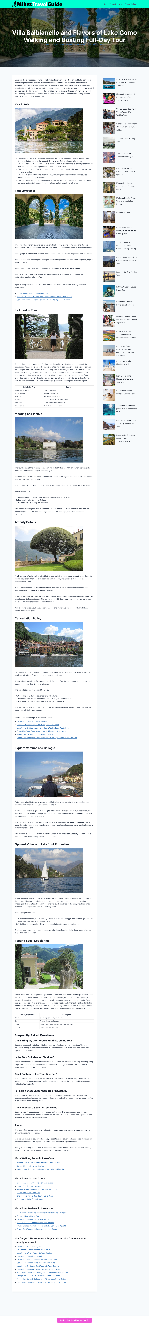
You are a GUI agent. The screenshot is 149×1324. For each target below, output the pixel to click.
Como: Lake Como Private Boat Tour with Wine (36, 1263)
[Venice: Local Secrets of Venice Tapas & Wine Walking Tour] (109, 113)
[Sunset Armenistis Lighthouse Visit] (109, 365)
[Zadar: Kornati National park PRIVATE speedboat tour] (109, 409)
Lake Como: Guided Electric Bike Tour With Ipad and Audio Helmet (44, 728)
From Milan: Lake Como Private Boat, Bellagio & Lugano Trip (41, 1282)
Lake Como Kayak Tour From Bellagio (32, 721)
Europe (47, 44)
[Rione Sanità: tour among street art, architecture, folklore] (109, 128)
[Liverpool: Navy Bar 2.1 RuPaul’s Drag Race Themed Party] (109, 98)
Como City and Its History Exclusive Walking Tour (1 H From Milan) (43, 300)
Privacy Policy (130, 4)
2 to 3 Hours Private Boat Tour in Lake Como (35, 1196)
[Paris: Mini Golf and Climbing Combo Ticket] (109, 395)
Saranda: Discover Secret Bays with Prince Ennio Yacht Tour (126, 82)
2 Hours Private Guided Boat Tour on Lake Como (37, 1189)
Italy (62, 44)
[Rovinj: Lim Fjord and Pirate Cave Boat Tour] (109, 306)
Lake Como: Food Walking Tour (29, 1246)
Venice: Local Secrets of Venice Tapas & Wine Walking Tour (126, 112)
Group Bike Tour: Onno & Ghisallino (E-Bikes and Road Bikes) (41, 731)
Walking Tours (98, 44)
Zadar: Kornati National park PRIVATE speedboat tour (126, 409)
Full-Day (55, 44)
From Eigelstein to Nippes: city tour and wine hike (124, 379)
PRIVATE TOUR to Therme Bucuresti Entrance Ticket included (126, 334)
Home (120, 4)
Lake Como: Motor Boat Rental (29, 1256)
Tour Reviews (80, 44)
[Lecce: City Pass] (109, 217)
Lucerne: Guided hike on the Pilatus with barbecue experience (126, 320)
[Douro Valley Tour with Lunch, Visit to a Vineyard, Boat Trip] (109, 439)
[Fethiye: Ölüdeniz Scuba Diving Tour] (109, 291)
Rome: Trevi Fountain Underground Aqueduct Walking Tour (126, 231)
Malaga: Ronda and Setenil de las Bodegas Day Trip (125, 186)
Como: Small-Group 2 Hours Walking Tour (34, 293)
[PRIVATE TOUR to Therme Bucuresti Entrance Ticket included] (109, 335)
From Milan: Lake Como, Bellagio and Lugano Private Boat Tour (42, 1272)
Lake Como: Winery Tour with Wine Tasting (34, 1253)
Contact (112, 4)
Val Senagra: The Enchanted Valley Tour (33, 1250)
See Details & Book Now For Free (73, 1320)
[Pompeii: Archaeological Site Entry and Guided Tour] (109, 424)
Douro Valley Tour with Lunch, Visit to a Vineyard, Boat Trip (125, 438)
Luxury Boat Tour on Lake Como (30, 1186)
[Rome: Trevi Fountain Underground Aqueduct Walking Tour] (109, 232)
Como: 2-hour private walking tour (31, 1166)
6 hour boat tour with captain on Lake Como (35, 1183)
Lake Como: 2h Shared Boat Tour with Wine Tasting (38, 1266)
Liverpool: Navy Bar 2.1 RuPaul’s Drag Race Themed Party (125, 97)
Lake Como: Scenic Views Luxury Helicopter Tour (37, 1259)
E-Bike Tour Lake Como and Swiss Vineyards (35, 734)
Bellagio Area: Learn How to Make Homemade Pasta (38, 1276)
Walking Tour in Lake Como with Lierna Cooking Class (39, 1163)
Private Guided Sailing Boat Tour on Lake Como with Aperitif (41, 1226)
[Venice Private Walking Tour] (109, 143)
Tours (89, 44)
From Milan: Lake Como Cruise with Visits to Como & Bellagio (42, 1213)
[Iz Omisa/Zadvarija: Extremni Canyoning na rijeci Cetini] (109, 172)
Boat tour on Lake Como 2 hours (30, 1199)
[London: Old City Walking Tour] (109, 276)
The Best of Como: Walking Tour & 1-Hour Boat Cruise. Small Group (44, 297)
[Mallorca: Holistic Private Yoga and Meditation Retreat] (109, 202)
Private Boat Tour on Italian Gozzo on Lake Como (37, 1229)
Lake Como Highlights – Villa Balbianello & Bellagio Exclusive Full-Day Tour (47, 738)
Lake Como (69, 44)
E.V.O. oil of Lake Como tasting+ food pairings (35, 1223)
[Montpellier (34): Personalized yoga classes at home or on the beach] (109, 350)
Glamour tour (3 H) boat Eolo (28, 1193)
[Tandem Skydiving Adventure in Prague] (109, 157)
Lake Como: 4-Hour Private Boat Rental (33, 1219)
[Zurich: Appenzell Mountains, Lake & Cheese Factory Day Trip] (109, 246)
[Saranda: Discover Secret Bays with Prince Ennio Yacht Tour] (109, 83)
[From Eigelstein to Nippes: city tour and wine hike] (109, 380)
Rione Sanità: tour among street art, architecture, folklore (126, 127)
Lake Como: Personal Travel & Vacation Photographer (38, 1269)
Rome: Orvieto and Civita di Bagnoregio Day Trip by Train (126, 260)
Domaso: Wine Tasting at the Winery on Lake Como (38, 725)
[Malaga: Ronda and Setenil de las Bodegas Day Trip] (109, 187)
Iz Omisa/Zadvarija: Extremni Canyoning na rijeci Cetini (125, 171)
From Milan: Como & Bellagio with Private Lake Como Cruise (41, 1279)
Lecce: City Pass (123, 213)
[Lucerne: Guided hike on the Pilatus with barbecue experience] (109, 321)
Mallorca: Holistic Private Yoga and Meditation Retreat (126, 201)
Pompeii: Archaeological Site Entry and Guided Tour (126, 423)
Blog (105, 4)
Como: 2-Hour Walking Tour (28, 1216)
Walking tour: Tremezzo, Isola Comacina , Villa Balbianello (40, 1169)
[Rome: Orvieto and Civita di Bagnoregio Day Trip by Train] (109, 261)
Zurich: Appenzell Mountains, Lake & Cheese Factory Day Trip (126, 245)
